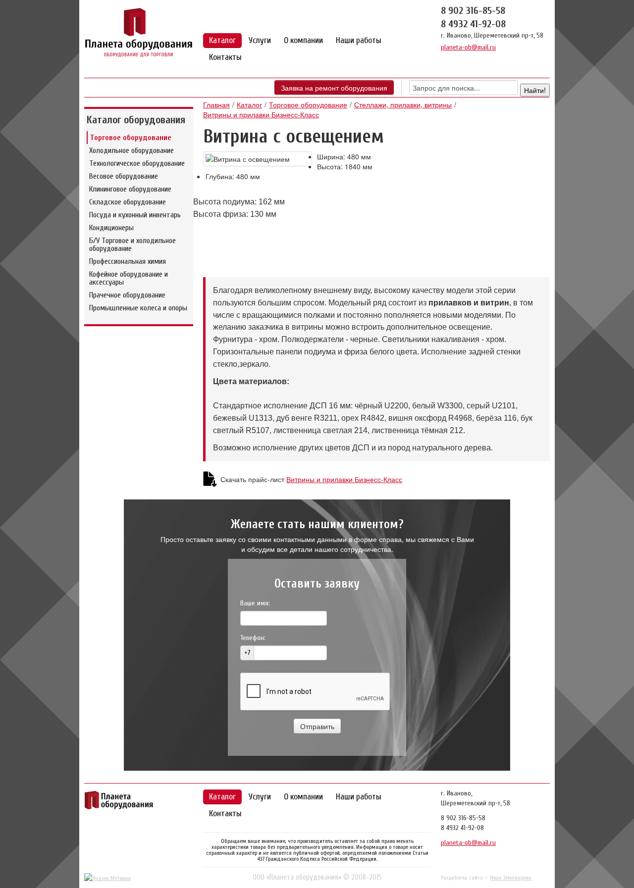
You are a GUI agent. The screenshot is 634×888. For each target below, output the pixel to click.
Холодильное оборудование (131, 150)
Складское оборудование (127, 201)
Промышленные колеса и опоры (138, 307)
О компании (303, 40)
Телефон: (252, 638)
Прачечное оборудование (127, 295)
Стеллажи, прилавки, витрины (403, 104)
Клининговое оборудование (130, 189)
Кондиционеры (111, 227)
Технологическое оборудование (137, 163)
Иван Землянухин (510, 877)
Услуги (260, 40)
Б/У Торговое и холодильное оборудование (132, 244)
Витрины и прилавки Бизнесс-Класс (261, 114)
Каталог (222, 40)
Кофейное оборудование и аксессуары (128, 278)
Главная (216, 104)
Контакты (225, 57)
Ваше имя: (255, 603)
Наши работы (358, 40)
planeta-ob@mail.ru (468, 47)
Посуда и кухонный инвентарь (135, 214)
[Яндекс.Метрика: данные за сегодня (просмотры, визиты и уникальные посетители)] (107, 878)
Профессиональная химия (127, 261)
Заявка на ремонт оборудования (334, 88)
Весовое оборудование (123, 176)
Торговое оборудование (130, 137)
